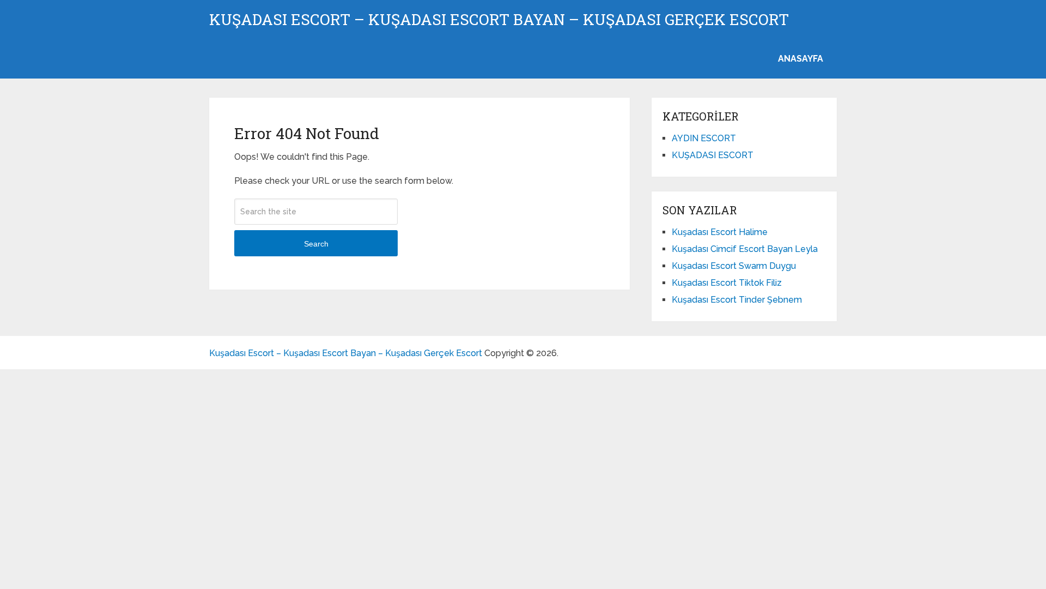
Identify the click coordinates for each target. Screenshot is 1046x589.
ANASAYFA (800, 58)
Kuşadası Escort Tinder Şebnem (737, 299)
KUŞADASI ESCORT (712, 155)
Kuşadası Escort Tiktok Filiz (727, 283)
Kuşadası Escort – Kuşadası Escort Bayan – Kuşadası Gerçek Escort (499, 19)
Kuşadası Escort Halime (720, 232)
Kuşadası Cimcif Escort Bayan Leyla (745, 249)
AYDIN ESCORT (704, 138)
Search (316, 243)
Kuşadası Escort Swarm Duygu (734, 266)
